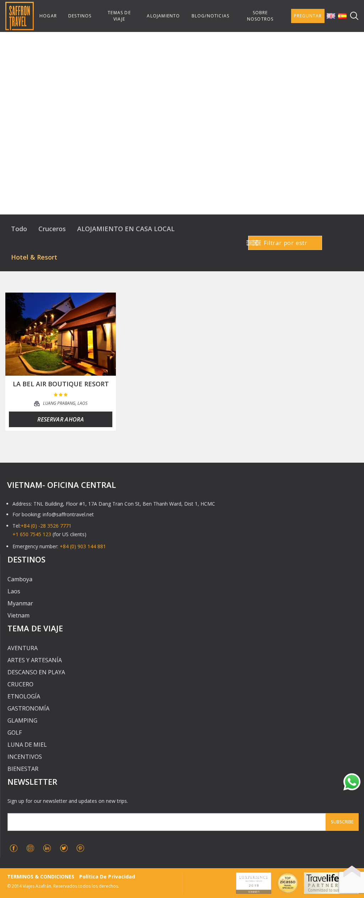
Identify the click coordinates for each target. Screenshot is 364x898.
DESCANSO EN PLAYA (36, 672)
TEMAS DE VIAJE (119, 16)
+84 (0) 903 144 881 (83, 546)
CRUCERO (20, 684)
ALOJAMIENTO (163, 16)
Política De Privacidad (107, 876)
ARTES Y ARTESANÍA (34, 660)
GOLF (14, 732)
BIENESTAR (22, 769)
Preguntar (308, 16)
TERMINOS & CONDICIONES (40, 876)
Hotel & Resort (34, 257)
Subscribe (342, 822)
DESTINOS (80, 16)
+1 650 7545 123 (31, 534)
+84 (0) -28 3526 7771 (46, 525)
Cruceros (52, 228)
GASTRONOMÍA (28, 708)
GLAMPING (22, 720)
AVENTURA (22, 648)
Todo (19, 228)
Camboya (19, 579)
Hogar (48, 16)
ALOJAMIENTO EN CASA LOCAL (126, 228)
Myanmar (20, 603)
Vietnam (18, 615)
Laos (13, 591)
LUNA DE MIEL (27, 745)
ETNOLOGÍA (23, 696)
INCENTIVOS (24, 757)
